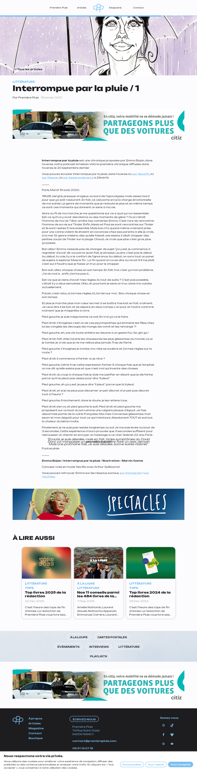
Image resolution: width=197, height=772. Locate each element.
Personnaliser (132, 764)
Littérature (129, 646)
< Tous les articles (28, 69)
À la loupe (79, 637)
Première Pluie (59, 7)
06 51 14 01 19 (82, 748)
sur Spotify (141, 174)
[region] (98, 761)
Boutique (35, 738)
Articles (81, 7)
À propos (35, 718)
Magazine (115, 7)
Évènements (68, 646)
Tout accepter (180, 764)
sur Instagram (131, 473)
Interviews (99, 646)
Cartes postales (112, 637)
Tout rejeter (156, 764)
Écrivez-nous (84, 719)
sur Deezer (50, 177)
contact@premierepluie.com (94, 740)
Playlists (98, 656)
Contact (138, 7)
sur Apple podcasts (78, 177)
